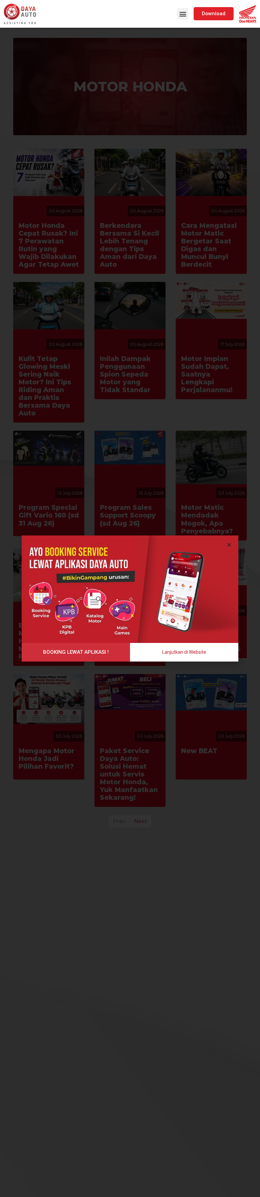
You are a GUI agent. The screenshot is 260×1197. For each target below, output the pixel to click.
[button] (182, 13)
